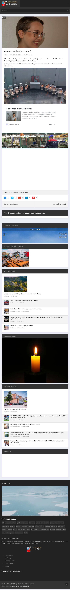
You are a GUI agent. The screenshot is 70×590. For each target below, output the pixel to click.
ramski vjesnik (35, 529)
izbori (47, 523)
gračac (19, 523)
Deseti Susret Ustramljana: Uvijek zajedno (24, 300)
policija (4, 529)
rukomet (52, 529)
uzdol (21, 533)
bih (3, 523)
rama (28, 529)
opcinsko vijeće (39, 526)
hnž (37, 523)
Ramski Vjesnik (15, 584)
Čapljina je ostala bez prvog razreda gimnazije (25, 424)
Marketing (8, 558)
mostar (18, 526)
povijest (10, 529)
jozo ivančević (54, 523)
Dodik (14, 523)
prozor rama (22, 529)
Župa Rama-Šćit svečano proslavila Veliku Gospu (25, 309)
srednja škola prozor (8, 533)
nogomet (31, 526)
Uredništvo (27, 55)
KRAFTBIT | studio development (20, 586)
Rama (7, 55)
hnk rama (32, 523)
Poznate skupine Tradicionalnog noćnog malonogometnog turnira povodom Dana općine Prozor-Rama (36, 318)
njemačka (24, 526)
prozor (15, 529)
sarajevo (58, 529)
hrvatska (42, 523)
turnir (16, 533)
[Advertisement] (35, 170)
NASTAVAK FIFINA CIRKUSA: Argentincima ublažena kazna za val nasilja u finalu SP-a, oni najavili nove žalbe (38, 416)
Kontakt (7, 566)
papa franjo (61, 526)
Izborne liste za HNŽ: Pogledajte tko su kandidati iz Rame (22, 294)
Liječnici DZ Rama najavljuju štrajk (21, 325)
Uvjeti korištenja (9, 563)
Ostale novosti (16, 311)
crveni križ (8, 523)
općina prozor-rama (51, 526)
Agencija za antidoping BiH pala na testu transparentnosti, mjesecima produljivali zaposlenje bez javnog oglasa (37, 433)
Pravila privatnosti (10, 560)
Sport (14, 445)
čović (25, 533)
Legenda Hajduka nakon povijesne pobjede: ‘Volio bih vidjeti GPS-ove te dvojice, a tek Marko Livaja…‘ (37, 441)
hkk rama (25, 523)
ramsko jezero (45, 529)
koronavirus (5, 526)
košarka (12, 526)
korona (62, 523)
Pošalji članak (9, 555)
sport (64, 529)
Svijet (14, 420)
